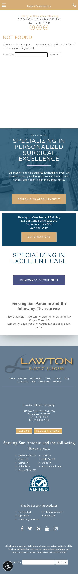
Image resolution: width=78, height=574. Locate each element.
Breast (58, 378)
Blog (33, 381)
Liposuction (24, 515)
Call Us (24, 431)
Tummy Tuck (25, 512)
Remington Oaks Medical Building (39, 16)
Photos (48, 378)
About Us (22, 378)
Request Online (47, 431)
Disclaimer (44, 381)
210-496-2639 (40, 417)
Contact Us (22, 381)
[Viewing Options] (8, 566)
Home (12, 378)
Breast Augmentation (29, 519)
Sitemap (57, 381)
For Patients (36, 378)
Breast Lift (50, 515)
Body (67, 378)
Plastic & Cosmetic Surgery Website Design (31, 552)
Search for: (8, 54)
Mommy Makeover (53, 512)
